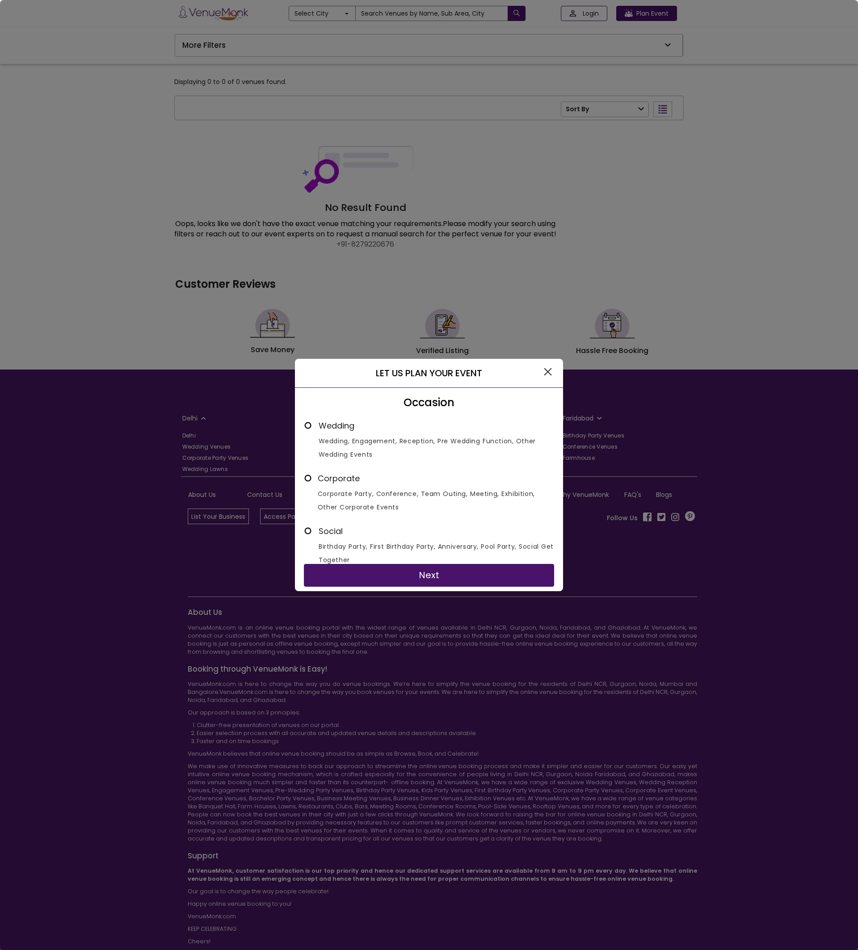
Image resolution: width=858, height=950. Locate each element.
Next (429, 575)
